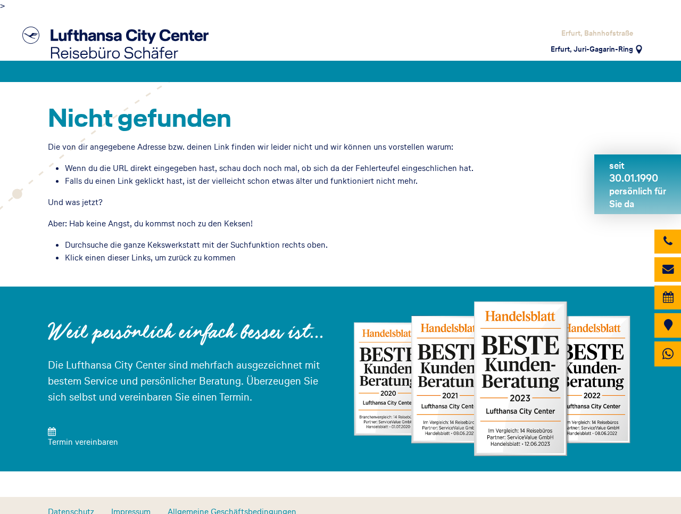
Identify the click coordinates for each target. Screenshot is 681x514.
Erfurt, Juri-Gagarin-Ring (592, 49)
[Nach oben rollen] (657, 492)
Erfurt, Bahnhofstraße (597, 33)
